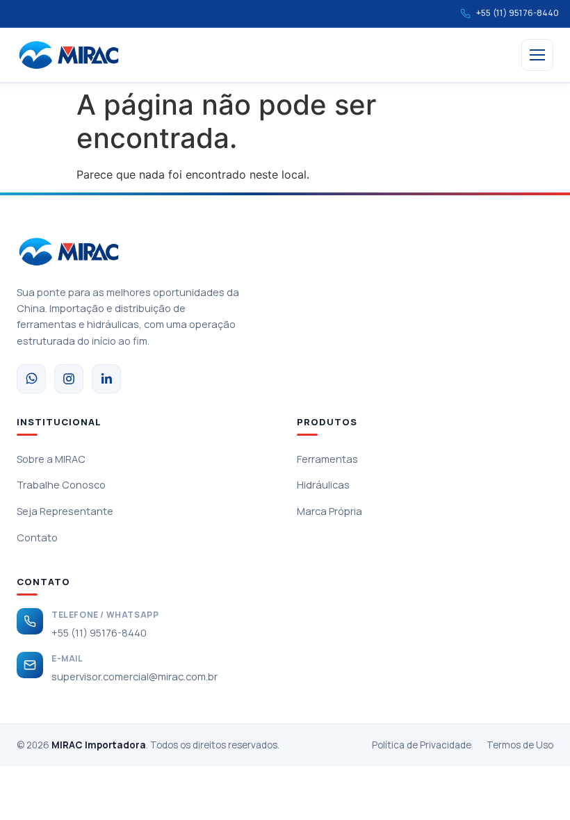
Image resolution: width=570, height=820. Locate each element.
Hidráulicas (323, 484)
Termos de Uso (520, 745)
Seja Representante (65, 511)
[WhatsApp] (31, 378)
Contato (37, 537)
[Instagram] (68, 378)
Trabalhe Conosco (61, 484)
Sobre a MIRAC (51, 459)
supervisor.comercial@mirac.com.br (134, 676)
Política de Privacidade (421, 745)
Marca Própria (329, 511)
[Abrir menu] (537, 55)
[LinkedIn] (106, 378)
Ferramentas (327, 459)
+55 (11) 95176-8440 (99, 632)
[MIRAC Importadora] (69, 54)
